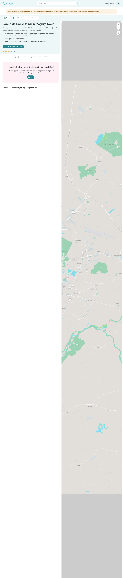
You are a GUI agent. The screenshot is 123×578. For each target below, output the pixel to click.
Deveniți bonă (109, 3)
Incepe (30, 77)
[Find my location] (118, 33)
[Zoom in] (118, 24)
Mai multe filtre (32, 18)
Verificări (18, 18)
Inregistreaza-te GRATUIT (13, 46)
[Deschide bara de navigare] (118, 3)
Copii (8, 18)
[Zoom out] (118, 28)
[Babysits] (8, 3)
